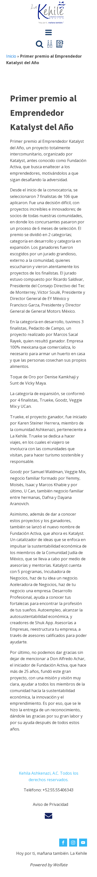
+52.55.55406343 (58, 790)
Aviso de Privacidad (50, 804)
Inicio (11, 56)
